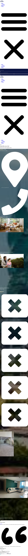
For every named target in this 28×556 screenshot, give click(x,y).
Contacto (2, 6)
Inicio (2, 64)
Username (1, 551)
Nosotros (2, 140)
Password (1, 552)
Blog (2, 142)
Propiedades (3, 66)
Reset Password (9, 553)
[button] (14, 35)
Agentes (4, 65)
